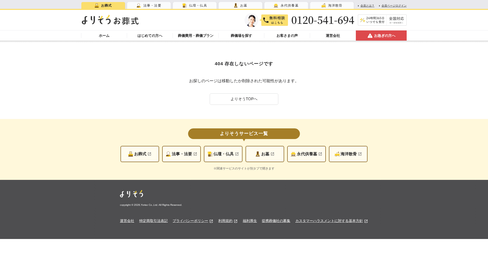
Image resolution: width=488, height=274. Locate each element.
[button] (244, 99)
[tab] (103, 5)
